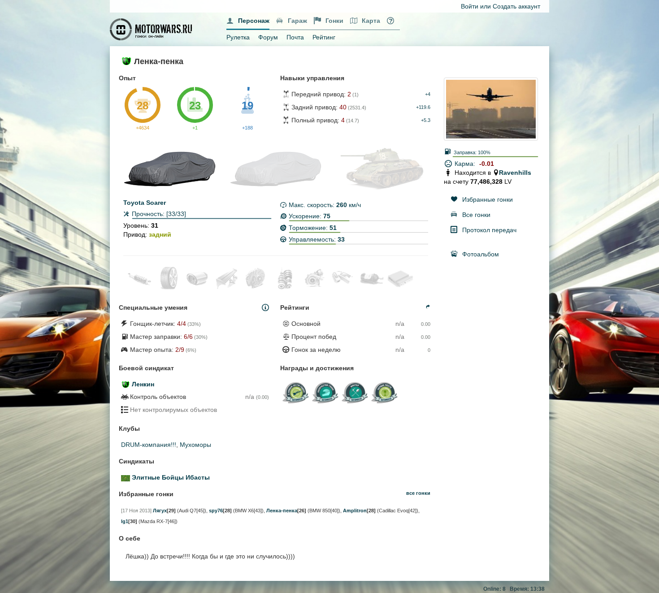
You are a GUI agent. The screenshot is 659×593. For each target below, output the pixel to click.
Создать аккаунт (516, 6)
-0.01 (486, 163)
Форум (268, 37)
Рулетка (238, 37)
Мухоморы (195, 444)
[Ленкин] (125, 384)
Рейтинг (323, 37)
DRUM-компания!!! (148, 444)
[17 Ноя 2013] (136, 510)
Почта (295, 37)
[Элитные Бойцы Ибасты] (125, 477)
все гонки (418, 493)
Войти (469, 6)
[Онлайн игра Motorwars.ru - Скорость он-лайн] (152, 28)
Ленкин (143, 384)
